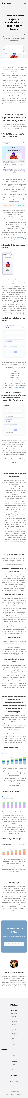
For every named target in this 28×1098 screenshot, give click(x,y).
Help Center (14, 1069)
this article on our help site (17, 237)
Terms (6, 1094)
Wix (14, 1041)
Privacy (12, 1094)
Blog (14, 1064)
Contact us (14, 1084)
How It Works (14, 1013)
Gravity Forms (14, 1035)
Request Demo (14, 1081)
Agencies (14, 1052)
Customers (14, 1019)
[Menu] (25, 3)
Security (14, 1024)
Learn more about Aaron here (15, 988)
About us (14, 1078)
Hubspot (7, 502)
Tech (14, 1055)
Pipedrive (22, 500)
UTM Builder (14, 1067)
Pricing (14, 1016)
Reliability (14, 1021)
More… (14, 1044)
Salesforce (16, 500)
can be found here (18, 314)
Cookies (19, 1094)
